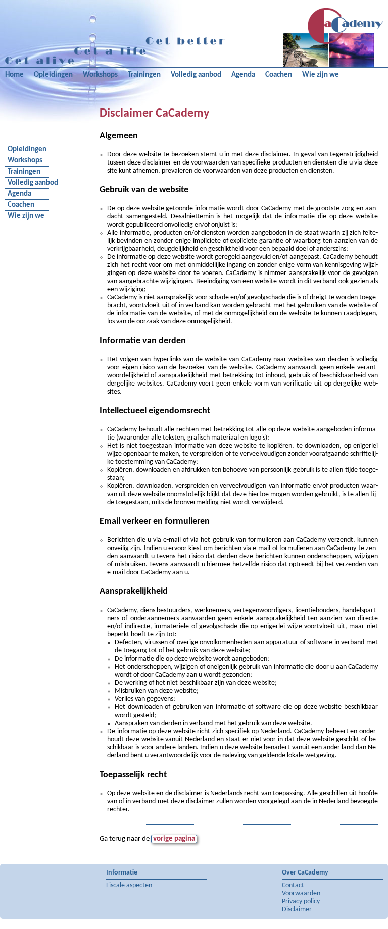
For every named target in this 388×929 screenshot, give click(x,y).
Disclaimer (297, 909)
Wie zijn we (320, 75)
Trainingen (144, 75)
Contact (293, 885)
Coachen (278, 75)
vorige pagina (174, 839)
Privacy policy (301, 901)
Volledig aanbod (196, 75)
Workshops (100, 75)
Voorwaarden (301, 893)
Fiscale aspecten (129, 885)
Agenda (243, 75)
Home (14, 75)
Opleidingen (53, 75)
